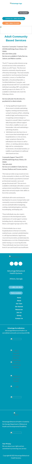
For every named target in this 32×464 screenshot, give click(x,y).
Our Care (19, 303)
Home (19, 298)
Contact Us (19, 318)
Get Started (19, 306)
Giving (19, 315)
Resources (19, 309)
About (19, 300)
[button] (28, 8)
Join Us (19, 312)
